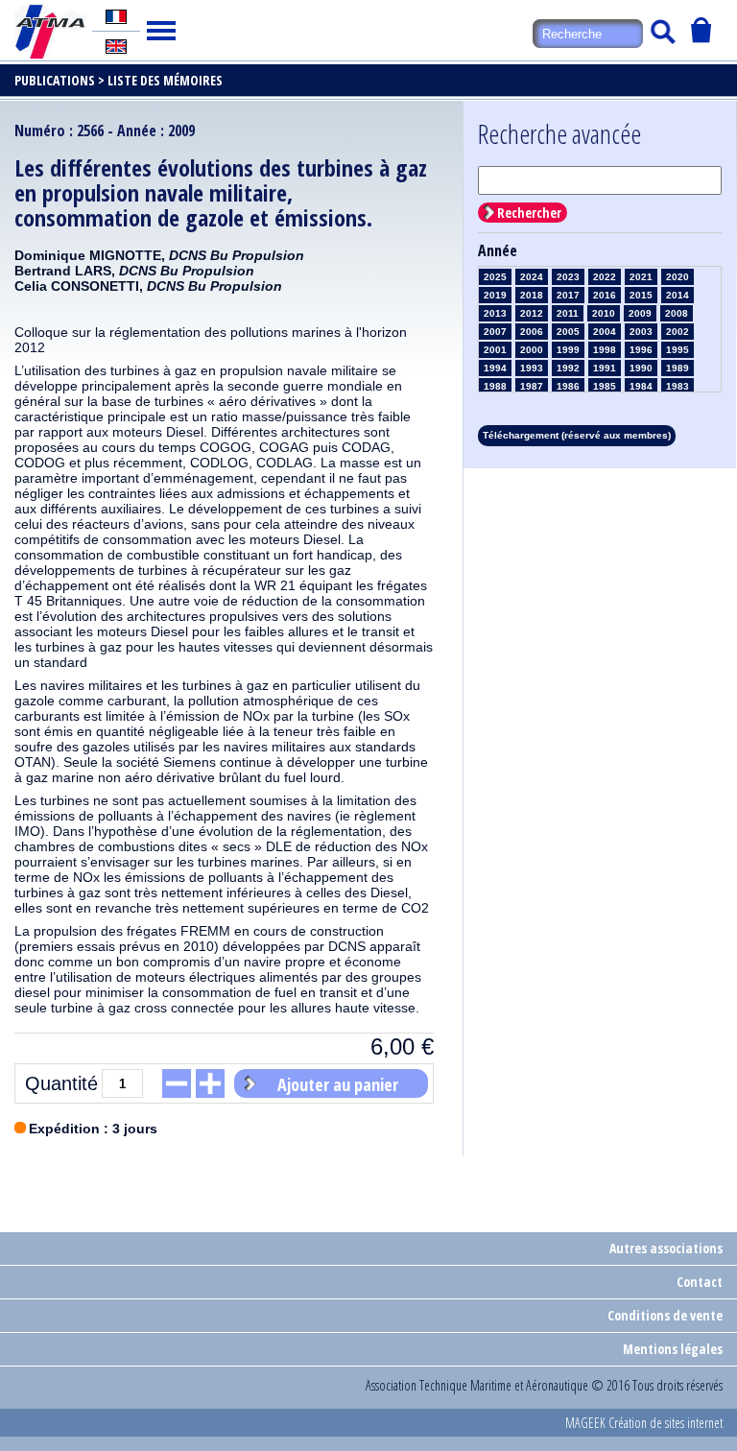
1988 (495, 386)
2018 (531, 295)
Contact (700, 1282)
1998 (604, 350)
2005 (568, 331)
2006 (531, 331)
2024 (531, 277)
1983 (677, 386)
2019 (495, 295)
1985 (604, 386)
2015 (641, 295)
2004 (604, 331)
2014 (677, 295)
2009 (640, 313)
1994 (495, 368)
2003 (641, 331)
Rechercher (529, 212)
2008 (676, 313)
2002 (677, 331)
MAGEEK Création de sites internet (644, 1423)
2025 (495, 277)
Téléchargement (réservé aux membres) (577, 435)
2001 (495, 350)
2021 (641, 277)
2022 (604, 277)
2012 (531, 313)
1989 (677, 368)
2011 (568, 313)
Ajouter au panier (337, 1084)
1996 (641, 350)
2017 (568, 295)
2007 (495, 331)
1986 (568, 386)
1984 (641, 386)
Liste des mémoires (165, 80)
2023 (568, 277)
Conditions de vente (665, 1315)
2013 (495, 313)
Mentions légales (673, 1349)
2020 (677, 277)
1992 (568, 368)
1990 (641, 368)
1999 (568, 350)
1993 (531, 368)
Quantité (61, 1083)
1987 (531, 386)
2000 (531, 350)
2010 (603, 313)
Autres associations (666, 1248)
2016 (604, 295)
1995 (677, 350)
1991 (604, 368)
